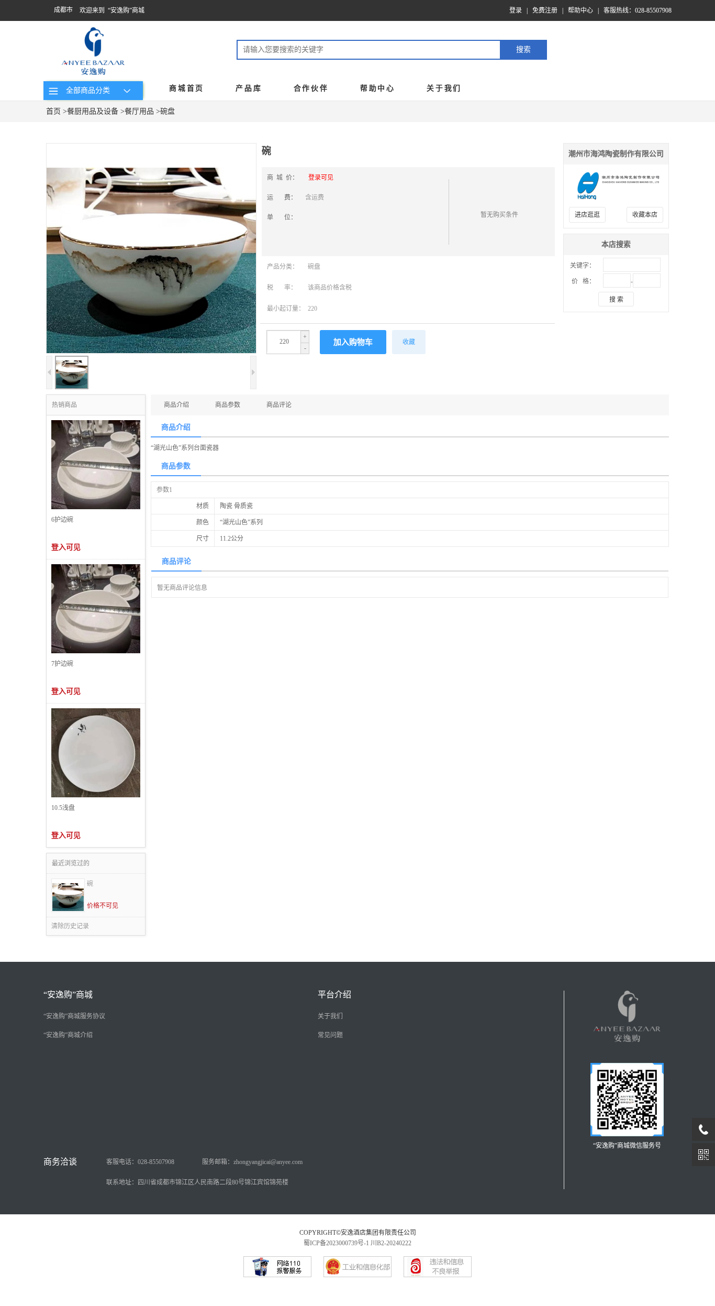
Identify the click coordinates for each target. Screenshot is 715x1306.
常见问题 (330, 1035)
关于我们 (444, 88)
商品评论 (279, 405)
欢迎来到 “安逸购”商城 (112, 10)
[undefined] (151, 249)
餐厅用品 (139, 111)
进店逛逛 (587, 214)
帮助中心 (580, 10)
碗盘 (167, 111)
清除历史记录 (70, 926)
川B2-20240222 (391, 1243)
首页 (53, 111)
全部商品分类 (86, 90)
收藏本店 (644, 214)
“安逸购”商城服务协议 (74, 1016)
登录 (515, 10)
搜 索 (616, 299)
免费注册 (544, 10)
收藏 (409, 342)
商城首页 (186, 88)
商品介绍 (176, 405)
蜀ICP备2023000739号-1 (336, 1243)
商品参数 (227, 405)
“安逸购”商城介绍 (68, 1035)
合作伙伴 (311, 88)
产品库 (249, 88)
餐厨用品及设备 (92, 111)
